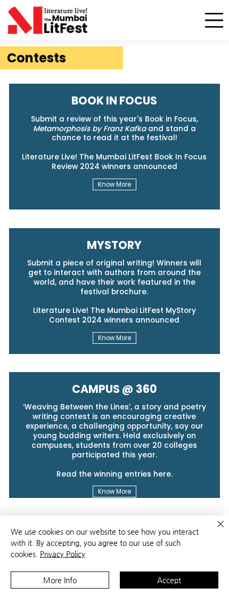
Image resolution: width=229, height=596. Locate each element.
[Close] (214, 530)
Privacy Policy (62, 554)
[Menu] (214, 20)
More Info (60, 580)
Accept (169, 580)
